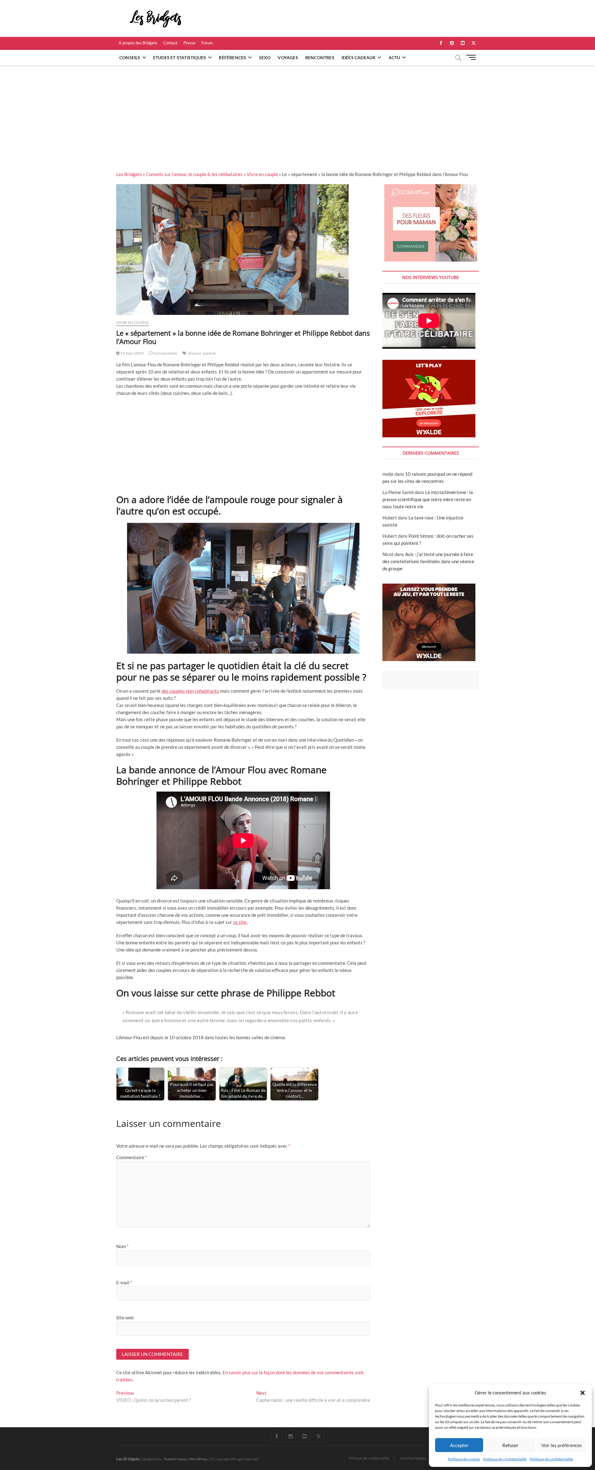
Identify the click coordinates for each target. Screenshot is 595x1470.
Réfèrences (232, 57)
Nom (122, 1246)
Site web (125, 1317)
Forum (207, 42)
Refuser (510, 1445)
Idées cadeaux (359, 57)
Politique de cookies (464, 1459)
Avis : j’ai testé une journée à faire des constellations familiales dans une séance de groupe (428, 561)
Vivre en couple (262, 174)
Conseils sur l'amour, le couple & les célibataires (194, 174)
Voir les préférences (561, 1445)
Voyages (288, 57)
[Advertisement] (297, 111)
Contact (170, 42)
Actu (394, 57)
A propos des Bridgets (138, 42)
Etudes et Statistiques (179, 57)
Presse (189, 42)
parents (209, 353)
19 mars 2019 (131, 353)
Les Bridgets (129, 174)
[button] (583, 1393)
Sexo (265, 57)
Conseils (129, 57)
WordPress (198, 1459)
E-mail (124, 1282)
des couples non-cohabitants (190, 691)
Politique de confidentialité (505, 1459)
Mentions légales (413, 1458)
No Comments (164, 353)
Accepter (459, 1445)
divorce (194, 353)
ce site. (240, 922)
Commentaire (131, 1157)
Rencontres (319, 57)
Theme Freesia (175, 1459)
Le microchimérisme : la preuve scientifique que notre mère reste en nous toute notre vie (427, 499)
